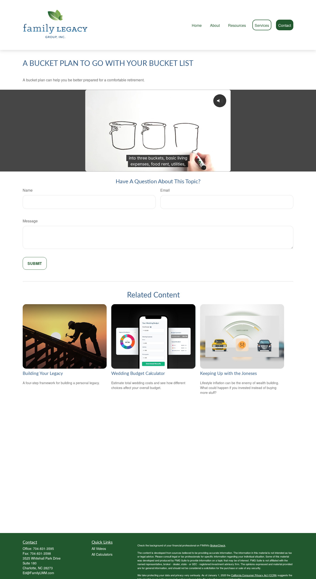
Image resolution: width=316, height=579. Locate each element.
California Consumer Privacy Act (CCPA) (254, 575)
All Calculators (102, 554)
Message (30, 221)
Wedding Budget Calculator (138, 373)
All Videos (99, 548)
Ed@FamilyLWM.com (38, 572)
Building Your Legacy (43, 373)
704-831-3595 (43, 548)
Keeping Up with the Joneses (228, 373)
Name (28, 190)
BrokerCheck (217, 545)
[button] (197, 25)
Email (165, 190)
